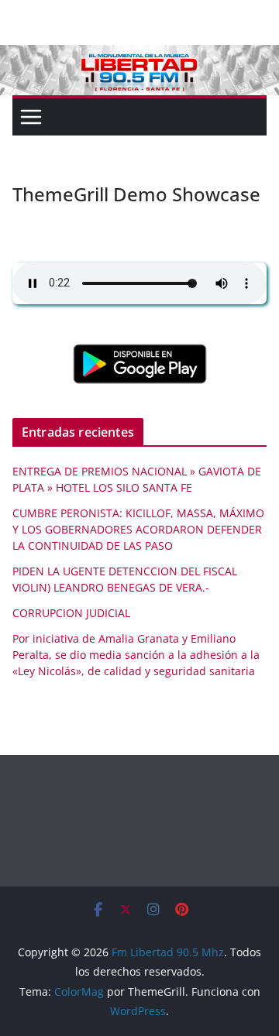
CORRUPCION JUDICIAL (71, 612)
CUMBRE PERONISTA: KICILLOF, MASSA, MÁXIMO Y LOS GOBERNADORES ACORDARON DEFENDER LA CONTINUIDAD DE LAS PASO (138, 529)
